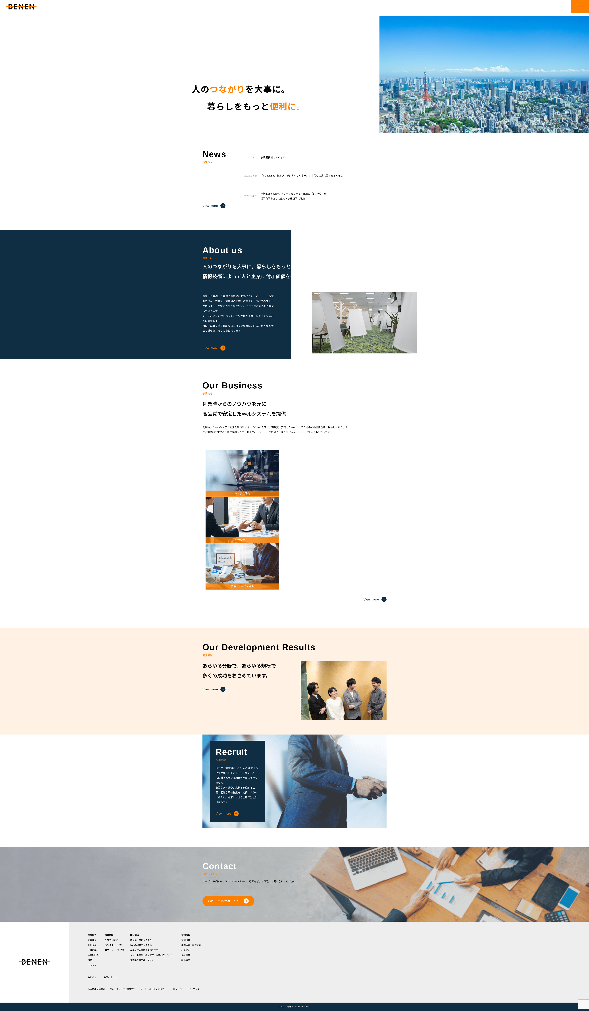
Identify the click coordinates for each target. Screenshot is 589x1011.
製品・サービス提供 (114, 950)
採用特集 (185, 940)
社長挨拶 (92, 945)
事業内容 (109, 935)
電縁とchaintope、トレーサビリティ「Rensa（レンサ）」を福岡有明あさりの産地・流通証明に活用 (285, 196)
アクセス (92, 965)
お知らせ (92, 977)
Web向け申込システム (141, 945)
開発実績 (134, 935)
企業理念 (92, 940)
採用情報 (185, 935)
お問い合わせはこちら (224, 901)
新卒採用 (185, 960)
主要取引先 (93, 955)
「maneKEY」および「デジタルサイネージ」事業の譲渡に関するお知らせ (293, 175)
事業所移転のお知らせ (264, 157)
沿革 (90, 960)
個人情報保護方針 (96, 989)
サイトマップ (193, 989)
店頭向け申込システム (141, 940)
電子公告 (177, 989)
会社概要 (92, 935)
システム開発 (111, 940)
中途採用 (185, 955)
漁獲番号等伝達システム (142, 960)
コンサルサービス (113, 945)
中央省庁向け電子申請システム (145, 950)
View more (210, 205)
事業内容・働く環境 (191, 945)
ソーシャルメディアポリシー (154, 989)
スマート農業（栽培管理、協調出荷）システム (152, 955)
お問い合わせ (110, 977)
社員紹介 (185, 950)
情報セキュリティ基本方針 (123, 989)
